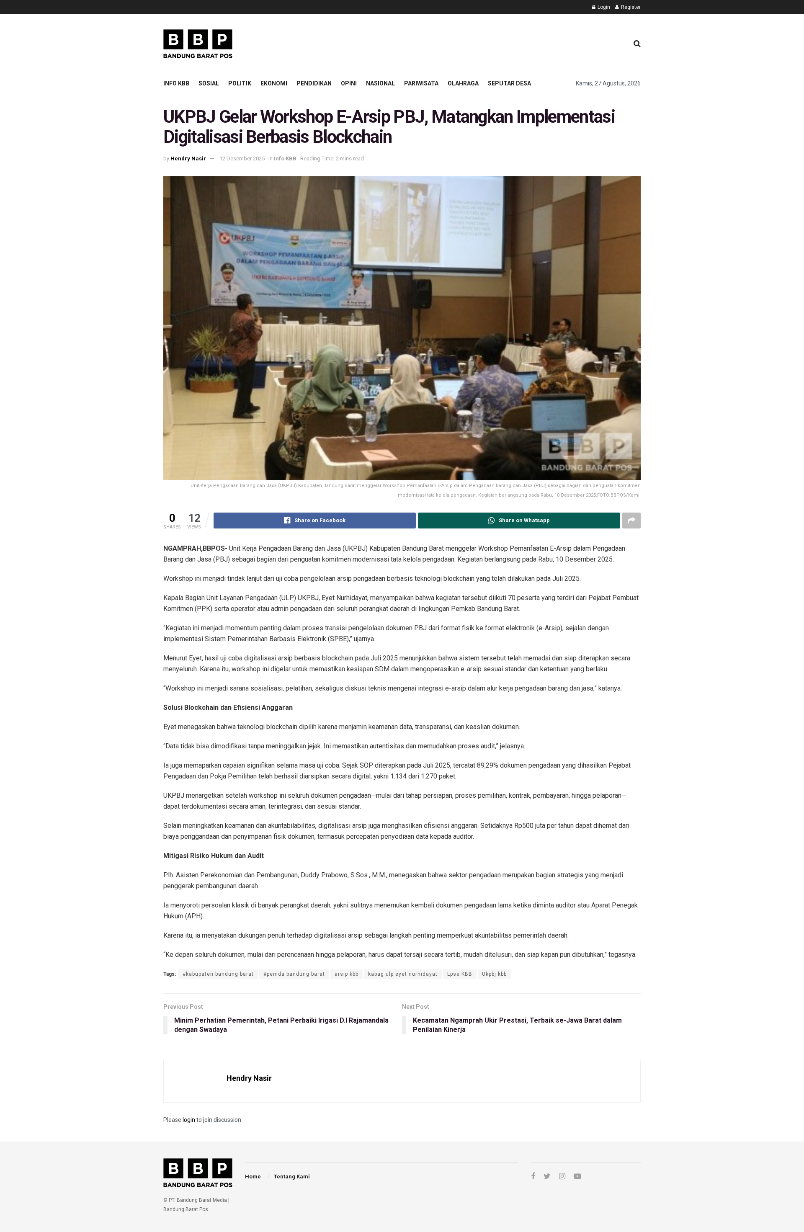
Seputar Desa (509, 83)
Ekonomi (273, 83)
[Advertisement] (469, 42)
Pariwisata (421, 83)
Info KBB (176, 83)
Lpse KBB (459, 974)
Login (603, 7)
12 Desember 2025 (242, 158)
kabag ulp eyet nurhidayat (403, 974)
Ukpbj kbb (494, 974)
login (189, 1119)
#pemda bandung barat (294, 974)
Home (253, 1176)
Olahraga (463, 83)
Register (630, 7)
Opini (349, 83)
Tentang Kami (292, 1176)
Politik (239, 83)
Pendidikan (314, 83)
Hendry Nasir (188, 158)
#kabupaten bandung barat (218, 974)
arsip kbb (346, 974)
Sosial (208, 83)
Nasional (380, 83)
